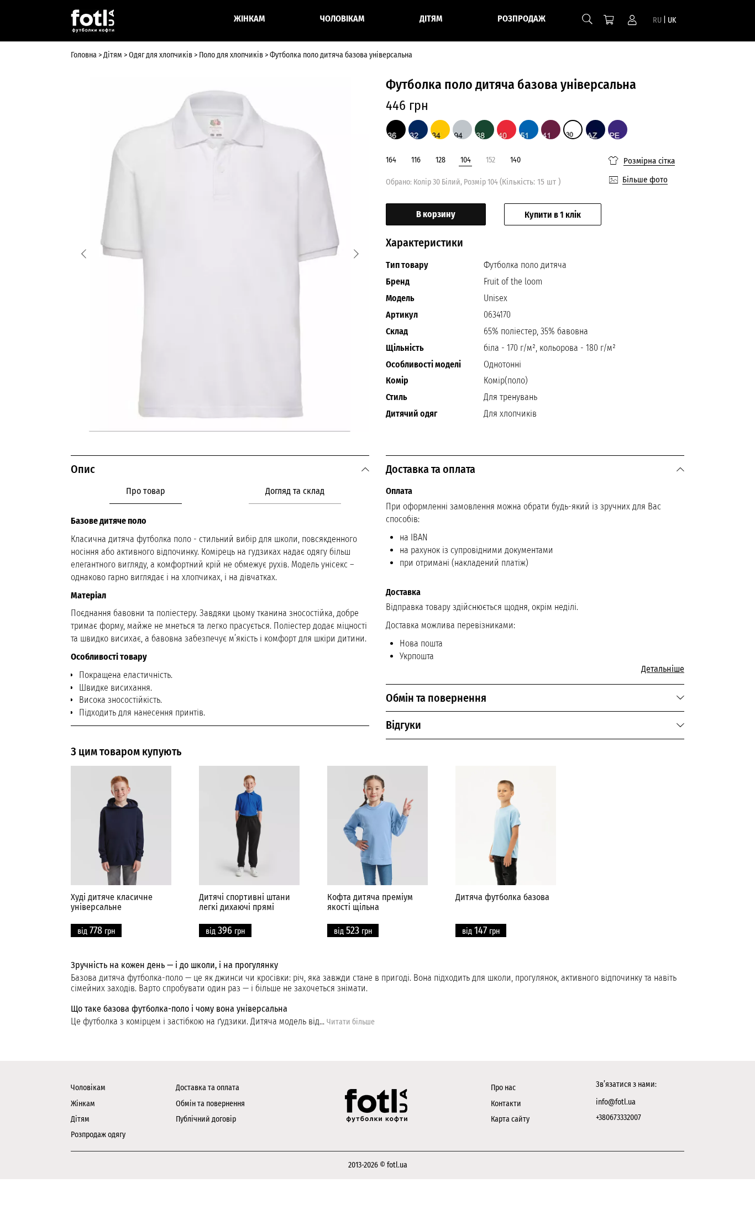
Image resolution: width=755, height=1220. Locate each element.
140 (515, 160)
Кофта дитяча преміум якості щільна (370, 902)
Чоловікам (88, 1087)
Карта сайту (510, 1119)
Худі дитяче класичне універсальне (112, 902)
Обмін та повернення (210, 1103)
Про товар (145, 491)
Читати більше (351, 1022)
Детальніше (662, 669)
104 (465, 160)
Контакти (506, 1103)
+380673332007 (618, 1117)
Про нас (503, 1087)
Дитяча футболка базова (502, 897)
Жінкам (83, 1103)
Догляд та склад (294, 491)
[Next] (356, 254)
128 (440, 160)
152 (490, 160)
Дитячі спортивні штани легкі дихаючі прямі (244, 902)
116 (416, 160)
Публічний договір (206, 1119)
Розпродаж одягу (98, 1134)
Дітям (80, 1119)
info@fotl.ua (616, 1102)
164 (391, 160)
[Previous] (83, 254)
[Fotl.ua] (99, 23)
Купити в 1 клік (553, 214)
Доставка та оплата (207, 1087)
